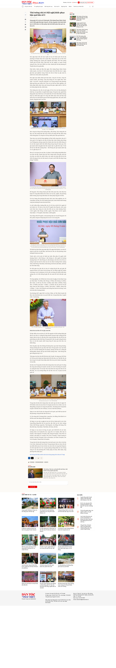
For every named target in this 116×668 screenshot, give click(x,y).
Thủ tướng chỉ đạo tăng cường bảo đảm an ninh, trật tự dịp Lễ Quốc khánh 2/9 (82, 18)
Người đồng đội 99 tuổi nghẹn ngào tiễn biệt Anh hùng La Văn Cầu (86, 499)
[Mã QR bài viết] (25, 30)
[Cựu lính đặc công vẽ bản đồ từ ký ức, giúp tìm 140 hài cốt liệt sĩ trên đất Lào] (30, 558)
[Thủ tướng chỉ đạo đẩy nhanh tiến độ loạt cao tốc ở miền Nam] (73, 44)
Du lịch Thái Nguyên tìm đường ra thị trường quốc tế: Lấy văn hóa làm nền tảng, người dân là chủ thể (48, 585)
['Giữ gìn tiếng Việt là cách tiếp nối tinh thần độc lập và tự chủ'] (66, 503)
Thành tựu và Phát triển (78, 6)
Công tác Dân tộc (28, 6)
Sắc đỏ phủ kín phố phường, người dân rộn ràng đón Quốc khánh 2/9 (47, 511)
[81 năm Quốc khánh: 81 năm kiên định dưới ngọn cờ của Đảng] (66, 540)
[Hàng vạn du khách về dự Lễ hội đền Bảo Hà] (30, 576)
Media (70, 6)
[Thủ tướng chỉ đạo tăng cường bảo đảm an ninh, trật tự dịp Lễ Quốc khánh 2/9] (73, 18)
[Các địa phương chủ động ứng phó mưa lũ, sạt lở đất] (66, 558)
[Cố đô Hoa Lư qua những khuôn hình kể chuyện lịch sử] (66, 521)
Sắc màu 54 (56, 6)
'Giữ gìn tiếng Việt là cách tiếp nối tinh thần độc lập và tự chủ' (66, 510)
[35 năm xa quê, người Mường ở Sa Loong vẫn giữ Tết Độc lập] (48, 540)
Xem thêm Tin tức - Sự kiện (29, 494)
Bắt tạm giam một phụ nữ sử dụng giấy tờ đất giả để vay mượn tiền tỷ (29, 548)
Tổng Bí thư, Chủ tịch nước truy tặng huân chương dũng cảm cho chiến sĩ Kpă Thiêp (86, 527)
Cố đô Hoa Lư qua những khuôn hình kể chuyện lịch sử (66, 529)
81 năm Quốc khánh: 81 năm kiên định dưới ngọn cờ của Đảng (65, 548)
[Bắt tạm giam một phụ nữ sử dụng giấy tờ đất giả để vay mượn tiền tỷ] (30, 540)
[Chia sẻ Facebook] (25, 19)
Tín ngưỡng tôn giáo (38, 6)
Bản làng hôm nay (48, 6)
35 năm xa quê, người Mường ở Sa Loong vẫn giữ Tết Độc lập (47, 547)
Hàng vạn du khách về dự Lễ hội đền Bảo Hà (30, 584)
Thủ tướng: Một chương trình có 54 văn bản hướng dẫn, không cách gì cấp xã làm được (82, 31)
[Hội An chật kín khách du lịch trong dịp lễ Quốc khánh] (30, 521)
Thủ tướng (32, 462)
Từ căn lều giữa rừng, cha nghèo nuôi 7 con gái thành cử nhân (86, 512)
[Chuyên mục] (93, 6)
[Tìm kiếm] (90, 6)
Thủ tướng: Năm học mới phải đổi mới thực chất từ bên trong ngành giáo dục (55, 470)
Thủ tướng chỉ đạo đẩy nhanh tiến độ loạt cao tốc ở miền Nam (81, 44)
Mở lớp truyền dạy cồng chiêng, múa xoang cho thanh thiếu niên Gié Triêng (66, 585)
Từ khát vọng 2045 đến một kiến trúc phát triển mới (47, 566)
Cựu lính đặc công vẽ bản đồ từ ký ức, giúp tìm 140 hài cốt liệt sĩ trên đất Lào (30, 567)
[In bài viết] (25, 27)
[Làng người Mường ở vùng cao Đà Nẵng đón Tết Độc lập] (30, 503)
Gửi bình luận (32, 486)
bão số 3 (46, 462)
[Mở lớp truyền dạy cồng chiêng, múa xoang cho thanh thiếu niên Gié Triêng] (66, 576)
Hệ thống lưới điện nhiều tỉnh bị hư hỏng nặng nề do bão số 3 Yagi (47, 454)
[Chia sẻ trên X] (25, 22)
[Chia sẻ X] (32, 458)
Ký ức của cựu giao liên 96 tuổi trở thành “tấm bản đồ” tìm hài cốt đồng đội (86, 505)
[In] (38, 458)
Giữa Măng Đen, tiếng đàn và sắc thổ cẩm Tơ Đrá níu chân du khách (48, 530)
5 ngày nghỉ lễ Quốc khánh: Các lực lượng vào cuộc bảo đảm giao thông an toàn (81, 24)
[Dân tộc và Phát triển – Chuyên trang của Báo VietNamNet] (27, 2)
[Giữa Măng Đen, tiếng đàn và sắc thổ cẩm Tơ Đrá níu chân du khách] (48, 521)
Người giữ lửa (64, 6)
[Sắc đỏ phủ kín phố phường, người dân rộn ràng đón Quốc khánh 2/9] (48, 503)
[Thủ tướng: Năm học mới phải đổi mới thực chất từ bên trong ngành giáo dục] (35, 473)
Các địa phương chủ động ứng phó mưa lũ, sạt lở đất (65, 566)
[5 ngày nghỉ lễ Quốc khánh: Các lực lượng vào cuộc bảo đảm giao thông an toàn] (73, 24)
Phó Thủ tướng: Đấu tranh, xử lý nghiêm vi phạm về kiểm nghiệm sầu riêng (81, 38)
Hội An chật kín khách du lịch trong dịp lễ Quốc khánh (29, 529)
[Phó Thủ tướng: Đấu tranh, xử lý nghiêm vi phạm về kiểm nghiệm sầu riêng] (73, 38)
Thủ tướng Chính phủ (39, 462)
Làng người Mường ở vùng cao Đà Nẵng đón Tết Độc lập (29, 510)
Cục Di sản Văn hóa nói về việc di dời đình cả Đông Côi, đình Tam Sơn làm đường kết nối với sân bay (86, 519)
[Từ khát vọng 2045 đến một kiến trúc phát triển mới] (48, 558)
